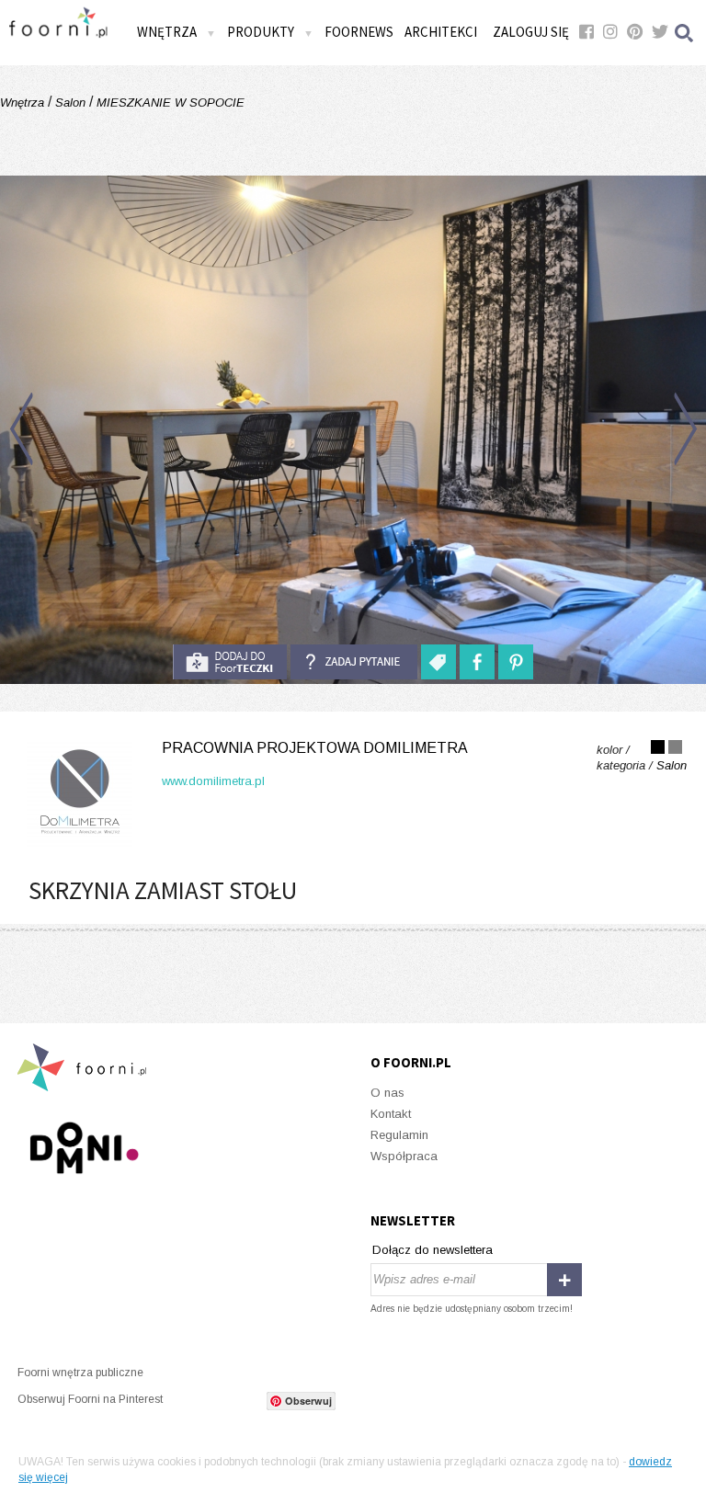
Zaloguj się (531, 31)
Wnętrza (24, 102)
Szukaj (685, 32)
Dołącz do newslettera (432, 1250)
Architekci (440, 31)
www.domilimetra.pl (213, 781)
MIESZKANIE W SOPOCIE (169, 102)
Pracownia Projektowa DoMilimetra (315, 748)
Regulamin (399, 1135)
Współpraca (404, 1156)
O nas (387, 1093)
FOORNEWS (359, 31)
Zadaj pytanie (353, 661)
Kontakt (390, 1114)
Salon (70, 102)
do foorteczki (230, 661)
